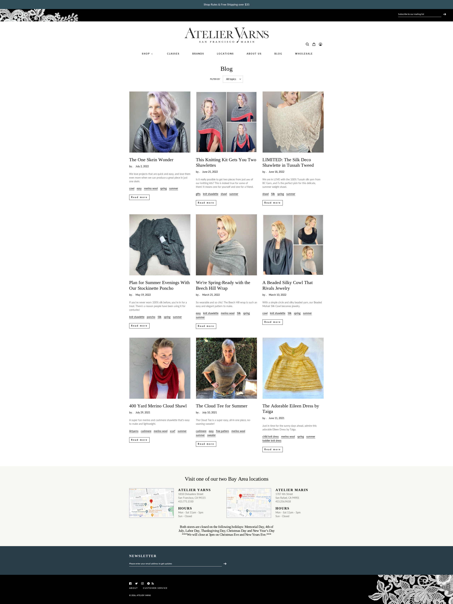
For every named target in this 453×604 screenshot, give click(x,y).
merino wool (151, 188)
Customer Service (155, 588)
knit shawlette (210, 193)
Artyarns (133, 431)
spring (163, 188)
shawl (224, 193)
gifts (198, 193)
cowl (131, 188)
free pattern (222, 431)
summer (173, 188)
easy (139, 188)
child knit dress (270, 436)
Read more (139, 197)
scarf (172, 431)
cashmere (146, 431)
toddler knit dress (271, 440)
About (133, 588)
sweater (211, 435)
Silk (273, 193)
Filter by (215, 79)
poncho (151, 316)
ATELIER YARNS (144, 595)
